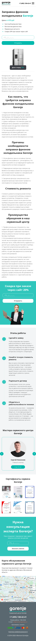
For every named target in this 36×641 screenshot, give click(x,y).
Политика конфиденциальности (18, 632)
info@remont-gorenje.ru (20, 622)
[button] (1, 454)
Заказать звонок (18, 549)
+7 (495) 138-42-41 (25, 3)
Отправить (18, 43)
